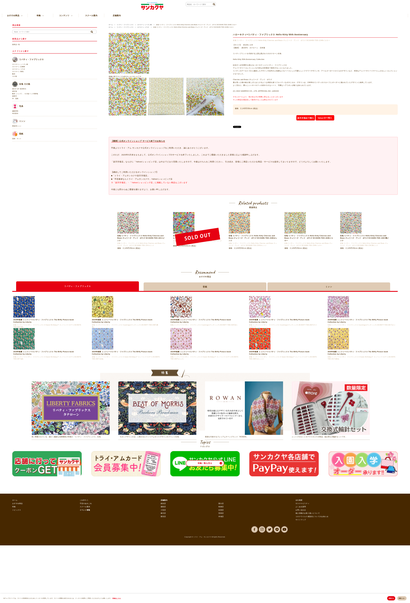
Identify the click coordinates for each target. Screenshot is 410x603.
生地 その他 (24, 84)
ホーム (111, 24)
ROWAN (15, 113)
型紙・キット (16, 138)
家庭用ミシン (16, 126)
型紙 (21, 134)
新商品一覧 (16, 44)
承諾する (391, 598)
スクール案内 (78, 15)
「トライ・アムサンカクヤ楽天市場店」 (130, 176)
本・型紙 (15, 98)
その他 (14, 76)
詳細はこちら (117, 598)
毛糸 (21, 106)
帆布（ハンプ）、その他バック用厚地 (25, 93)
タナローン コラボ (143, 27)
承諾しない (402, 598)
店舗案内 (100, 15)
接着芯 (14, 96)
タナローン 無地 (17, 71)
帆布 (13, 74)
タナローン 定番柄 (18, 66)
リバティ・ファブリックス (125, 24)
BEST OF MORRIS (19, 89)
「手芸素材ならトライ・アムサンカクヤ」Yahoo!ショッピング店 (142, 179)
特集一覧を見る (205, 558)
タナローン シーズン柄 (144, 24)
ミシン (22, 121)
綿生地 (14, 91)
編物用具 (15, 111)
